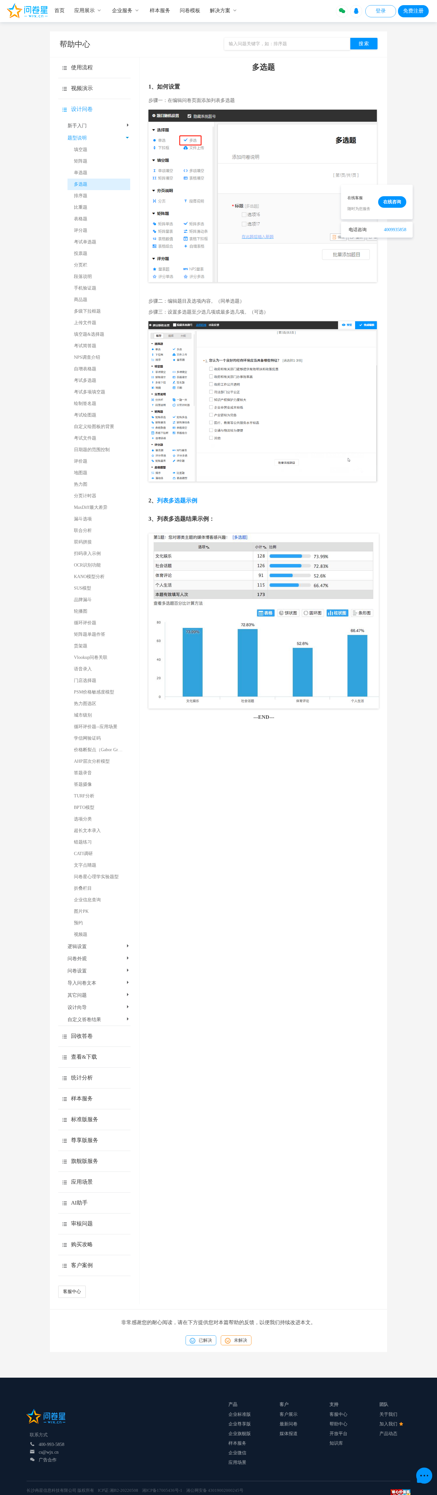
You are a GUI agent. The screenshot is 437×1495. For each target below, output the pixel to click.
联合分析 (83, 530)
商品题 (80, 299)
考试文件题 (85, 438)
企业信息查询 (87, 899)
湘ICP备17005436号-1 (162, 1490)
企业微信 (237, 1452)
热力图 (80, 484)
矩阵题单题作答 (89, 634)
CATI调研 (83, 853)
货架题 (80, 645)
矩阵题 (80, 161)
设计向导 (77, 1007)
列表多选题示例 (177, 500)
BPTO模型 (84, 807)
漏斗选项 (83, 519)
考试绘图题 (85, 415)
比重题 (80, 207)
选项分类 (83, 819)
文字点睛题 (85, 865)
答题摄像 (83, 784)
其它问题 (77, 995)
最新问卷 (289, 1424)
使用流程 (82, 67)
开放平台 (338, 1433)
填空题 (80, 149)
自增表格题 (85, 368)
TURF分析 (84, 796)
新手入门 (77, 125)
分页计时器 (85, 495)
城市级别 (83, 715)
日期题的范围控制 (92, 449)
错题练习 (83, 842)
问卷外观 (77, 958)
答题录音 (83, 772)
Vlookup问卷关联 (90, 657)
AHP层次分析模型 (92, 761)
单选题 (80, 172)
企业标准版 (239, 1414)
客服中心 (72, 1291)
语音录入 (83, 669)
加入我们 (389, 1424)
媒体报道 (289, 1433)
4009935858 (395, 229)
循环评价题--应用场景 (95, 726)
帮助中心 (338, 1424)
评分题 (80, 230)
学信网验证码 (87, 738)
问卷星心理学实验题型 (96, 876)
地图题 (80, 472)
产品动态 (388, 1433)
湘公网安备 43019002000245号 (214, 1490)
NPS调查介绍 (87, 357)
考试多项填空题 (89, 392)
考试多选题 (85, 380)
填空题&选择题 (89, 334)
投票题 (80, 253)
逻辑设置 (77, 946)
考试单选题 (85, 241)
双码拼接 (83, 542)
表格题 (80, 218)
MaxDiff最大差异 (90, 507)
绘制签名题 (85, 403)
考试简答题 (85, 345)
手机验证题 (85, 288)
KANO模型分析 (89, 576)
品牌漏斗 (83, 599)
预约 (78, 922)
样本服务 (237, 1443)
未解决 (240, 1340)
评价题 (80, 461)
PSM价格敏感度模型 (94, 692)
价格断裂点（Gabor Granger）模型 (102, 749)
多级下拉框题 (87, 311)
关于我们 (388, 1414)
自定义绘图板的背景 (94, 426)
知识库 (336, 1443)
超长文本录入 (87, 830)
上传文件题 (85, 322)
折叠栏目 (83, 888)
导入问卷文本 (82, 983)
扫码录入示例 (87, 553)
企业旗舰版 (239, 1433)
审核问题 (82, 1224)
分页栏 (80, 265)
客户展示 (289, 1414)
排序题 (80, 195)
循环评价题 (85, 622)
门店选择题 (85, 680)
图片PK (81, 911)
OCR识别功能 (87, 565)
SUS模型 (82, 588)
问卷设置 (77, 970)
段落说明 (83, 276)
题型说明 (77, 137)
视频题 (80, 934)
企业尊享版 (239, 1424)
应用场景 (237, 1462)
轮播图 (80, 611)
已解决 (205, 1340)
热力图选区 (85, 703)
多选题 (80, 184)
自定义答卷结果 (84, 1019)
